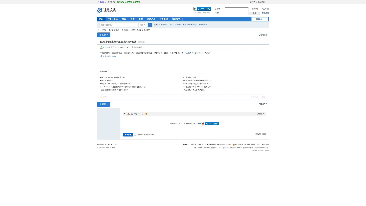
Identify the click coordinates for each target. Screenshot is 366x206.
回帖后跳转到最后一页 (145, 134)
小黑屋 (200, 144)
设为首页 (253, 2)
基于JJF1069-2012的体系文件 (113, 77)
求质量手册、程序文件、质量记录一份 (115, 84)
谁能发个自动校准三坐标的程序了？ (197, 81)
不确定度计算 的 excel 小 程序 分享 (197, 87)
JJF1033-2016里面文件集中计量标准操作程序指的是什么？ (124, 87)
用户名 (217, 9)
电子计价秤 (203, 25)
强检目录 (120, 2)
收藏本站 (261, 2)
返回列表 (263, 35)
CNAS (171, 25)
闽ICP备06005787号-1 (222, 144)
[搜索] (150, 25)
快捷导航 (258, 19)
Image (132, 113)
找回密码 (265, 9)
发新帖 (103, 35)
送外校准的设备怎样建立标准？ (196, 84)
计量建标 (178, 25)
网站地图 (265, 144)
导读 (124, 19)
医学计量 (125, 30)
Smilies (146, 113)
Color (128, 113)
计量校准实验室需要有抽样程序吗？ (115, 90)
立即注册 (265, 13)
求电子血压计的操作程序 (141, 30)
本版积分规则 (260, 134)
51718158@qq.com (191, 53)
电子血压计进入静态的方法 (194, 90)
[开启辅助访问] (248, 2)
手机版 (193, 144)
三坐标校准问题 (190, 77)
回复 (105, 97)
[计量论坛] (106, 10)
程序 (114, 56)
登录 (191, 123)
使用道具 (254, 97)
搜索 (133, 19)
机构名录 (151, 19)
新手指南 (136, 2)
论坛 (101, 19)
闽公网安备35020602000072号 (247, 144)
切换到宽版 (267, 2)
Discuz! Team (110, 147)
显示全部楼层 (137, 47)
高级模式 (260, 114)
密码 (217, 13)
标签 (141, 19)
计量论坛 (98, 30)
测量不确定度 (192, 25)
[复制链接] (141, 42)
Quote (139, 113)
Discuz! (110, 144)
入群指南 (128, 2)
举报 (263, 97)
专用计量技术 (114, 30)
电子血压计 (107, 56)
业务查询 (164, 19)
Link (135, 113)
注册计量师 (102, 2)
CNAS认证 (112, 2)
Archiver (186, 144)
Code (142, 113)
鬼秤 (184, 25)
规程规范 (176, 19)
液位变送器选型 (107, 81)
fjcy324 (106, 47)
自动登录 (255, 9)
